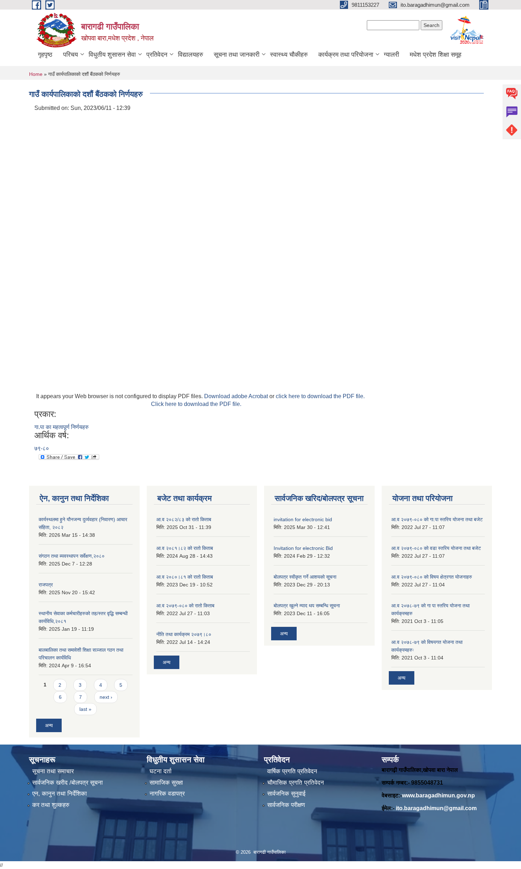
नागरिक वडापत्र (167, 793)
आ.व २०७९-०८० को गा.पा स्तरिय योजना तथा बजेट (437, 519)
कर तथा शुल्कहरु (50, 805)
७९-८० (41, 448)
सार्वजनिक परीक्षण (286, 805)
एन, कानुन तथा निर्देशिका (59, 793)
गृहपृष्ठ (45, 54)
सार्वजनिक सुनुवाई (286, 793)
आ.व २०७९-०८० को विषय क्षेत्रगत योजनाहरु (431, 577)
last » (85, 709)
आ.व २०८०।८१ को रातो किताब (184, 577)
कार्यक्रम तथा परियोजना (345, 54)
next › (106, 697)
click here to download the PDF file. (320, 396)
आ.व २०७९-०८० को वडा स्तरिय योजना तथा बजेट (436, 548)
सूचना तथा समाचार (53, 771)
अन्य (49, 725)
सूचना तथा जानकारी (236, 54)
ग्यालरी (391, 54)
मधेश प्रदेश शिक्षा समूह (435, 54)
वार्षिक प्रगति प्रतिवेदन (292, 771)
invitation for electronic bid (303, 519)
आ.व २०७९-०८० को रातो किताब (185, 605)
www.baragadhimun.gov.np (438, 795)
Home (36, 74)
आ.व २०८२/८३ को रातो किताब (183, 519)
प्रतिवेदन (156, 54)
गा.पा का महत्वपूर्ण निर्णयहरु (61, 427)
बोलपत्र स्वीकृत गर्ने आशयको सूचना (305, 577)
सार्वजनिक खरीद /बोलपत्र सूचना (67, 782)
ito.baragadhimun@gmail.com (436, 808)
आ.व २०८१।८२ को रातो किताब (184, 548)
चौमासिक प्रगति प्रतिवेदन (295, 782)
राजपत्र (46, 584)
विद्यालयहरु (190, 54)
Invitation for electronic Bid (303, 548)
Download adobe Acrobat (236, 396)
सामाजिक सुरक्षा (166, 782)
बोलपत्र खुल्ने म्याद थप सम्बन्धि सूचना (307, 605)
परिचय (70, 54)
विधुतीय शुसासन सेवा (112, 54)
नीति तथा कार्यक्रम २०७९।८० (183, 634)
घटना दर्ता (161, 771)
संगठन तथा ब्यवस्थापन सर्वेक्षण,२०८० (72, 556)
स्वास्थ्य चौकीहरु (289, 54)
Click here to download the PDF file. (196, 404)
